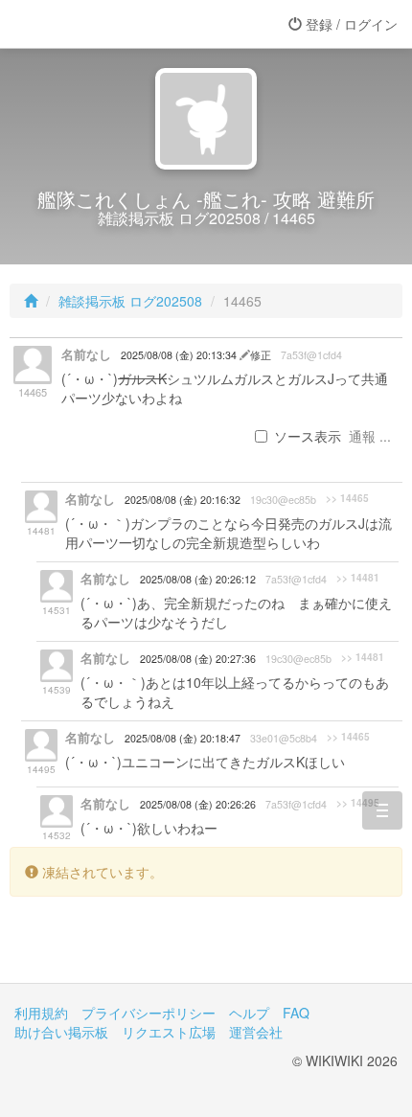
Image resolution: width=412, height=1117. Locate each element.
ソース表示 (307, 435)
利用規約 (41, 1012)
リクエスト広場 (169, 1031)
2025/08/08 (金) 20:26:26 (198, 804)
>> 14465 (347, 498)
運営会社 (256, 1031)
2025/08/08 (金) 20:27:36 (198, 658)
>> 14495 (357, 802)
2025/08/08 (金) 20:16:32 (182, 499)
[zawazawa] (91, 24)
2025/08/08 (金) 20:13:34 (180, 355)
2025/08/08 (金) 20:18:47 (182, 738)
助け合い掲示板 (61, 1031)
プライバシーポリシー (148, 1012)
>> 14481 (357, 577)
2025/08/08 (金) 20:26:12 (198, 579)
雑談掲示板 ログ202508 (130, 300)
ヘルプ (249, 1012)
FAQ (296, 1012)
